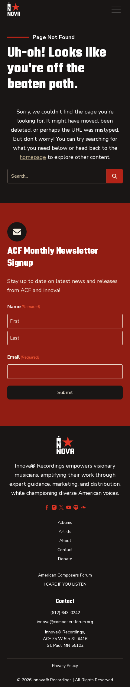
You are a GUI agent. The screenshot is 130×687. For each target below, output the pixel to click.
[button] (116, 9)
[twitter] (61, 507)
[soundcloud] (83, 507)
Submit (65, 392)
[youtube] (68, 507)
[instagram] (54, 507)
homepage (33, 157)
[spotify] (75, 507)
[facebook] (46, 507)
